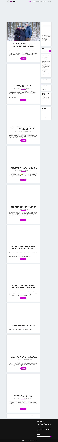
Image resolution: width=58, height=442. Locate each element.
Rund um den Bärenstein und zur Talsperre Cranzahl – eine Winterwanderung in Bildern (23, 45)
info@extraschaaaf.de (47, 117)
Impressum (44, 1)
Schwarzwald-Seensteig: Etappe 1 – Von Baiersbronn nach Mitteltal (23, 286)
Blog (30, 1)
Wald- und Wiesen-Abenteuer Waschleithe (23, 86)
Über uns (33, 1)
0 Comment (30, 88)
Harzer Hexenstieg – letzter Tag (23, 325)
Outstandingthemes (34, 440)
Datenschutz (49, 1)
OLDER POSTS (31, 415)
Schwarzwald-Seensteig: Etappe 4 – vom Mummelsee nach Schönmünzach (23, 168)
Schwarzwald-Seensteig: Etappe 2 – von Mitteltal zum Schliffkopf (23, 247)
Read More (24, 58)
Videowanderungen (39, 1)
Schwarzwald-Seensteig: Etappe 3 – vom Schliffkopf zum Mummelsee (23, 207)
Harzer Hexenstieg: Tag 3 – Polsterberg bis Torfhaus (23, 396)
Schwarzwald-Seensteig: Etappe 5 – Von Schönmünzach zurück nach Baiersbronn (23, 128)
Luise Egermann (18, 88)
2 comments (30, 249)
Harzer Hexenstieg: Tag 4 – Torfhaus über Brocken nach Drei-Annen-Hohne (23, 356)
